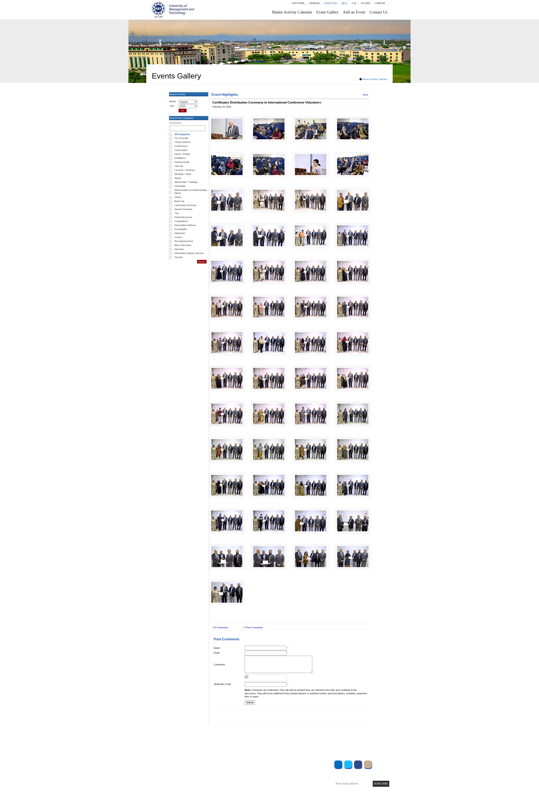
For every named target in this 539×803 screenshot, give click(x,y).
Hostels (300, 774)
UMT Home (298, 3)
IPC (298, 769)
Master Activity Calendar (292, 12)
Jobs (237, 791)
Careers (380, 3)
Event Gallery (327, 12)
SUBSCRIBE (381, 783)
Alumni (365, 3)
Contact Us (378, 12)
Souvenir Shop (304, 786)
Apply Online (201, 786)
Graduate (199, 769)
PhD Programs (202, 780)
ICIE (354, 3)
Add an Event (354, 12)
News (238, 786)
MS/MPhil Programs (205, 774)
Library (300, 763)
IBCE (344, 3)
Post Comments (254, 627)
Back (365, 94)
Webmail (314, 3)
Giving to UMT (243, 774)
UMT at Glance (243, 763)
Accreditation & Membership (251, 769)
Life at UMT (242, 780)
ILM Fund (331, 3)
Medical (301, 780)
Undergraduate (202, 763)
